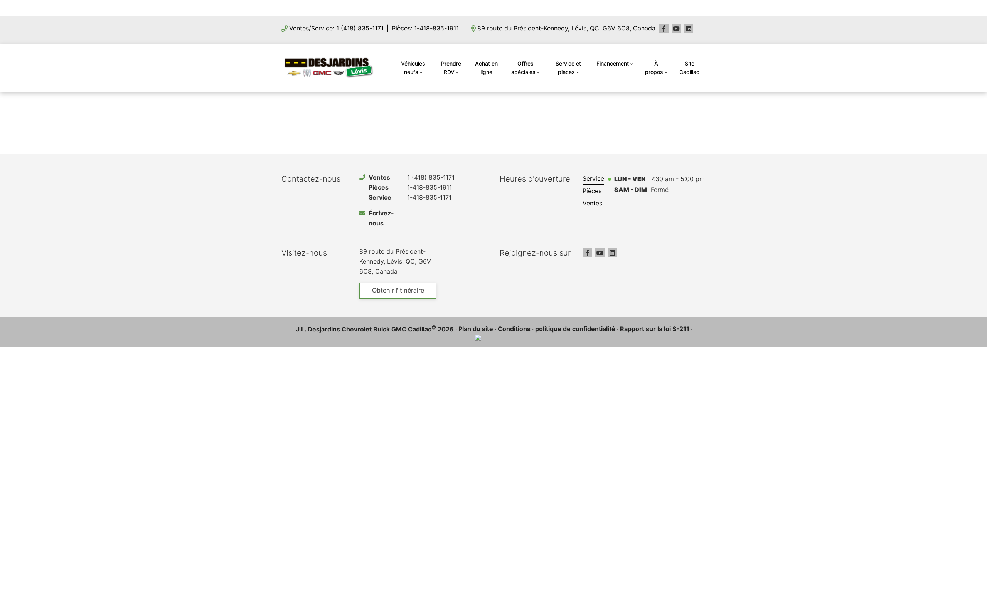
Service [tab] (593, 178)
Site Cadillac (689, 67)
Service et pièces (568, 67)
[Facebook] (664, 28)
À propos (654, 67)
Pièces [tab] (592, 191)
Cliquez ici (542, 8)
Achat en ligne (486, 67)
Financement (612, 63)
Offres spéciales (523, 67)
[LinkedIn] (688, 28)
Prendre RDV (451, 67)
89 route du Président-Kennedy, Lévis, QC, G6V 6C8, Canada (566, 28)
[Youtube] (676, 28)
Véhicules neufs (413, 67)
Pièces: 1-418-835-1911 (425, 28)
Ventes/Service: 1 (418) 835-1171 (336, 28)
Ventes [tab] (592, 203)
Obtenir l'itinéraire (398, 290)
